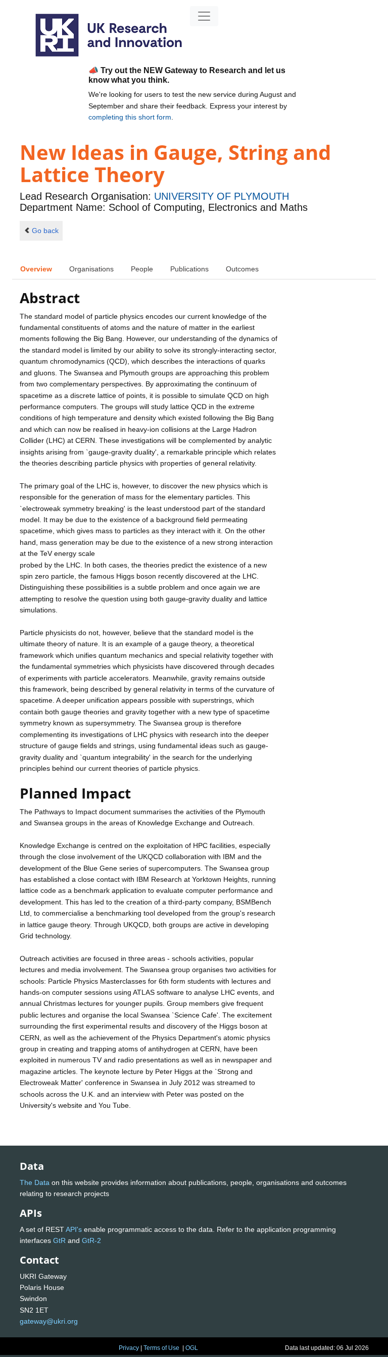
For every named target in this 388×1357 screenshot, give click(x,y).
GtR (59, 1240)
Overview (36, 269)
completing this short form (129, 117)
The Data (35, 1182)
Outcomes (242, 269)
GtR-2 (91, 1240)
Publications (189, 269)
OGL (191, 1347)
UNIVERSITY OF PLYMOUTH (221, 196)
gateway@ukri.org (49, 1321)
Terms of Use (161, 1347)
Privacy (129, 1347)
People (142, 269)
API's (74, 1229)
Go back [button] (45, 231)
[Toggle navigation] (204, 16)
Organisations (91, 269)
